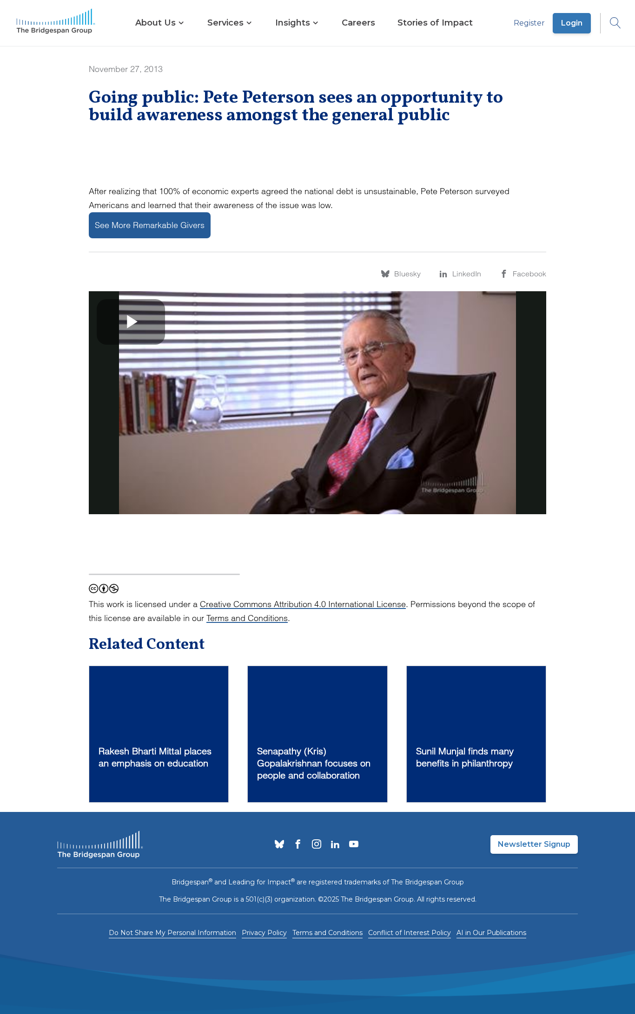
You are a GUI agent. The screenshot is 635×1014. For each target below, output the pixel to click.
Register (529, 23)
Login (571, 23)
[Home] (55, 23)
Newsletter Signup (534, 844)
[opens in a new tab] (279, 844)
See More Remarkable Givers (150, 225)
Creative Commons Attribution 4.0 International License (303, 604)
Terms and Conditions (247, 618)
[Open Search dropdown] (611, 23)
